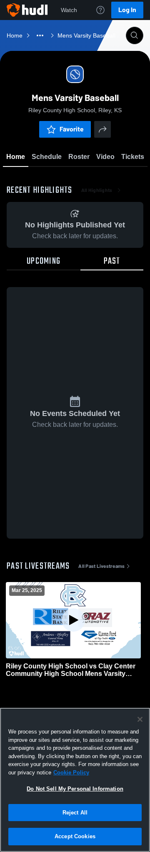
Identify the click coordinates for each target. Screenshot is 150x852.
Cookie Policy (71, 772)
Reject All (75, 812)
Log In (127, 9)
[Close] (140, 719)
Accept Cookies (75, 836)
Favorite (72, 129)
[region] (75, 780)
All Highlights (96, 190)
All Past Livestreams (101, 566)
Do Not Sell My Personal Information (75, 789)
